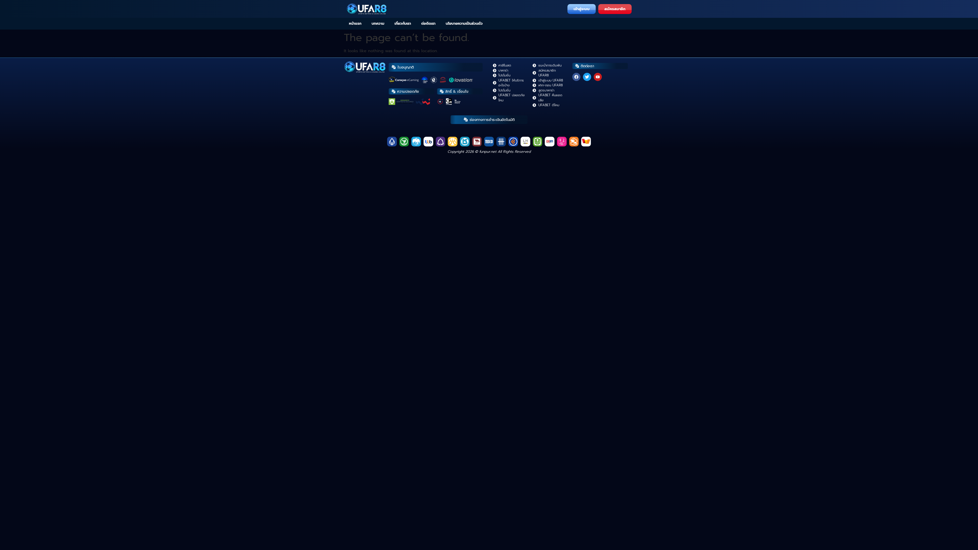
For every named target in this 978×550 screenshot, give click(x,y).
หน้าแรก (355, 23)
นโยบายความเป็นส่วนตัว (464, 23)
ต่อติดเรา (428, 23)
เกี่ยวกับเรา (403, 23)
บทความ (378, 23)
